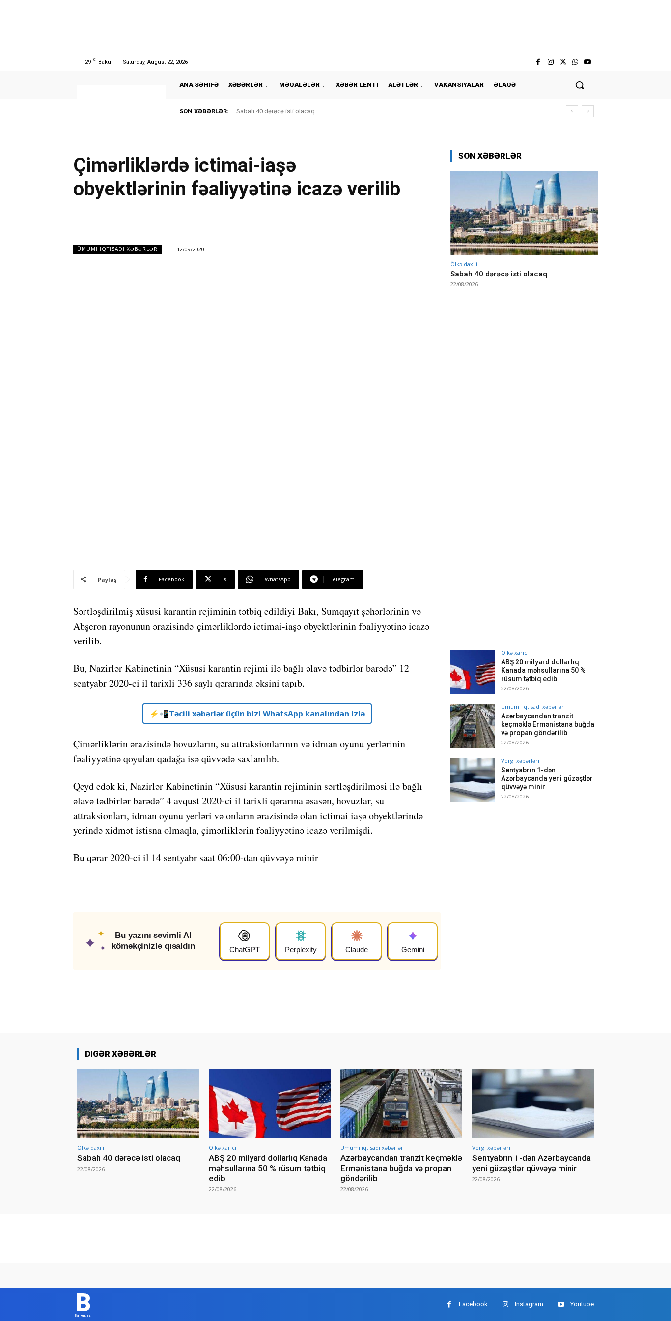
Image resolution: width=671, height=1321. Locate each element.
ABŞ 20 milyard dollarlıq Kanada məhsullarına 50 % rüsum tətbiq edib (543, 670)
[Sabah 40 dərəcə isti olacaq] (524, 213)
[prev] (572, 111)
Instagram (529, 1304)
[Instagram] (550, 62)
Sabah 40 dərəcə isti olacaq (275, 111)
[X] (563, 62)
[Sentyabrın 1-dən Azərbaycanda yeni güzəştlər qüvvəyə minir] (472, 780)
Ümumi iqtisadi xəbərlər (117, 249)
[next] (588, 111)
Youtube (582, 1304)
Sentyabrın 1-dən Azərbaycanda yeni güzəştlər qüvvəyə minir (547, 778)
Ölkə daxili (463, 264)
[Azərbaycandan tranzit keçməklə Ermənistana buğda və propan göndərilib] (472, 726)
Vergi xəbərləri (520, 760)
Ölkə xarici (515, 652)
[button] (579, 85)
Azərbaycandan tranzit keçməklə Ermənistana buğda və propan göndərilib (547, 724)
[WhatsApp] (575, 62)
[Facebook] (538, 62)
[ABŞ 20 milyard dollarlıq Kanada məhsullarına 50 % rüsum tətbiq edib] (472, 672)
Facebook (473, 1304)
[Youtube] (588, 62)
